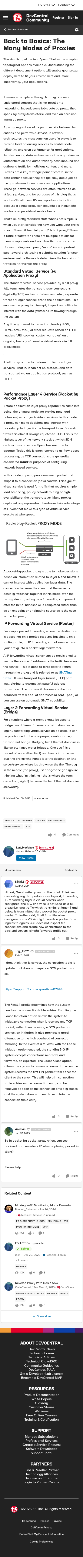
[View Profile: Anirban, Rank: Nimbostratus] (8, 1131)
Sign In (73, 17)
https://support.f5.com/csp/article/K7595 (33, 989)
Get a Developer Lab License (41, 1374)
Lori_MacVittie (25, 847)
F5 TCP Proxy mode (29, 1243)
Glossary (41, 1403)
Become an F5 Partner (42, 1478)
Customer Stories (41, 1407)
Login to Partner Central (42, 1482)
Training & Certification (41, 1420)
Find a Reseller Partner (41, 1470)
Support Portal (41, 1453)
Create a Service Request (42, 1445)
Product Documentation (41, 1395)
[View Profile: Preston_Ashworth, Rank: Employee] (8, 1209)
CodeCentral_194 (26, 1287)
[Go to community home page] (30, 18)
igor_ (18, 1255)
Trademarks (29, 1521)
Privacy (57, 1521)
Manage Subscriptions (41, 1437)
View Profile (26, 858)
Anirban (20, 1129)
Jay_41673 (22, 951)
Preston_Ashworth (26, 1209)
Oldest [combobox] (71, 870)
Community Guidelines (41, 1366)
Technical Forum (41, 1353)
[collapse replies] (41, 878)
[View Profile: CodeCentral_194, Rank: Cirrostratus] (8, 1286)
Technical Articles (18, 29)
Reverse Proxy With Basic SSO (36, 1283)
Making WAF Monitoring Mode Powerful (43, 1205)
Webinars (42, 1411)
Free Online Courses (41, 1415)
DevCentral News (42, 1349)
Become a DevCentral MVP (41, 1378)
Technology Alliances (42, 1474)
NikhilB (19, 881)
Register (58, 17)
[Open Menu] (77, 30)
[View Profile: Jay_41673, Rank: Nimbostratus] (8, 953)
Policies (44, 1521)
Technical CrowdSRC (41, 1361)
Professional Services (41, 1441)
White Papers (41, 1399)
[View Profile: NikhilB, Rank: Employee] (8, 884)
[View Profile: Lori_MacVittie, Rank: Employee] (8, 851)
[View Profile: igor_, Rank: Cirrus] (8, 1247)
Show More (44, 1316)
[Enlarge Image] (41, 354)
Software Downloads (41, 1449)
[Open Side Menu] (5, 18)
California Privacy (41, 1527)
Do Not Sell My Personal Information (41, 1534)
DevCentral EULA (42, 1370)
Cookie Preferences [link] (41, 1541)
